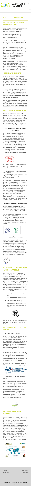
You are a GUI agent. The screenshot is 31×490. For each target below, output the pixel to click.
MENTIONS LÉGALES (25, 471)
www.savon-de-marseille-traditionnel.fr (14, 284)
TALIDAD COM (18, 484)
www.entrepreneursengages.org (16, 365)
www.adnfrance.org (9, 385)
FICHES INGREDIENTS (6, 471)
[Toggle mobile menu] (30, 9)
